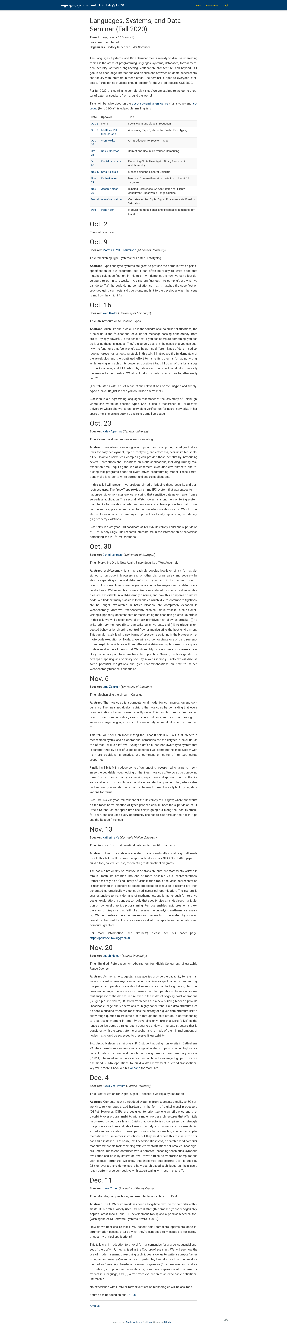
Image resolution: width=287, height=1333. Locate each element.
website (135, 1068)
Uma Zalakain (109, 172)
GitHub (131, 1295)
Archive (95, 1306)
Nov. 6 (95, 172)
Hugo (149, 1322)
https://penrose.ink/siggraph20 (110, 938)
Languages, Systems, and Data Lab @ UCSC (91, 5)
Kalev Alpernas (110, 151)
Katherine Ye (109, 178)
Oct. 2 (94, 123)
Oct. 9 (94, 130)
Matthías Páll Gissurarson (119, 250)
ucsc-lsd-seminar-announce (150, 103)
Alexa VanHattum (112, 199)
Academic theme (134, 1322)
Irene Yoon (107, 209)
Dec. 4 (95, 199)
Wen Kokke (108, 140)
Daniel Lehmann (111, 161)
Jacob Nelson (109, 189)
